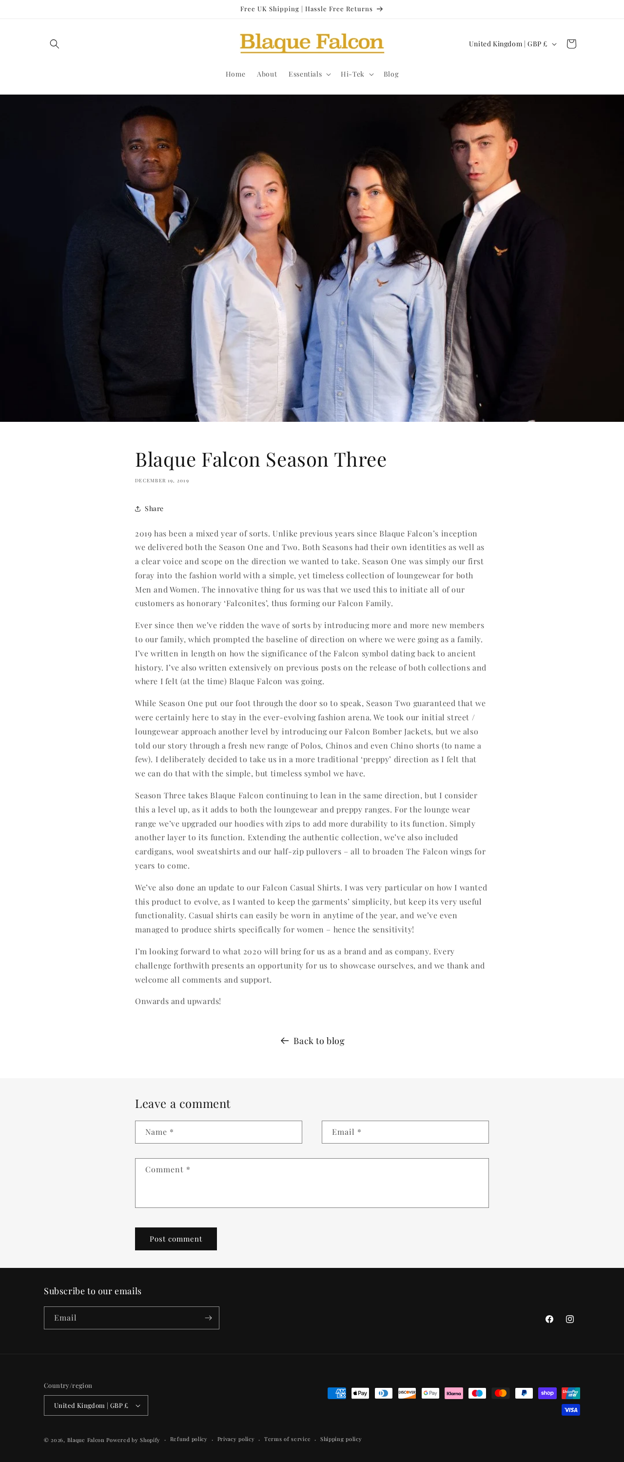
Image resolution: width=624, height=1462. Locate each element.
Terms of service (287, 1438)
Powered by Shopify (133, 1439)
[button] (54, 44)
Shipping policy (341, 1438)
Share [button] (154, 508)
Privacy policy (236, 1438)
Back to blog (319, 1041)
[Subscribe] (208, 1317)
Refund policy (189, 1438)
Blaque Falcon (86, 1439)
